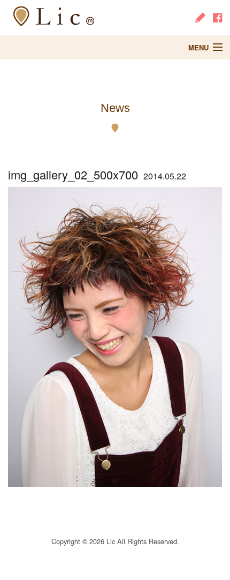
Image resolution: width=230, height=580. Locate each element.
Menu (198, 47)
